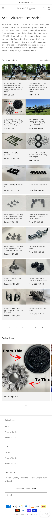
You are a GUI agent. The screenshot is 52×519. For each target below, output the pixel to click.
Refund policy (10, 437)
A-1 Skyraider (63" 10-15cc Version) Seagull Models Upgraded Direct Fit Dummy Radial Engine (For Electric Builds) (13, 87)
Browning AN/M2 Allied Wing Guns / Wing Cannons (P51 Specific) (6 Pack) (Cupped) (13, 248)
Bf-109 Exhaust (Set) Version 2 (38, 186)
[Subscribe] (44, 495)
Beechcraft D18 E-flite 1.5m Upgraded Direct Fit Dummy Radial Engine (38, 155)
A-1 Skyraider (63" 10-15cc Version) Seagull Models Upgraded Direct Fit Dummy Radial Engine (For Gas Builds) (38, 87)
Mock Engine (10, 396)
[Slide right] (31, 405)
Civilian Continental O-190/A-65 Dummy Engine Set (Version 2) (13, 310)
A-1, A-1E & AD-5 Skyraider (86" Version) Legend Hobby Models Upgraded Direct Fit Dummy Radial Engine (13, 122)
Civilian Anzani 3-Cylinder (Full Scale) (13, 279)
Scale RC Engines (23, 514)
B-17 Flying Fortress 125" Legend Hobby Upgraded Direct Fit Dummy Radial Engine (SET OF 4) (37, 122)
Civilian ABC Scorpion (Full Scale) (37, 247)
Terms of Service (11, 432)
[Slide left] (20, 405)
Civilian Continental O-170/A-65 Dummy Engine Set (38, 279)
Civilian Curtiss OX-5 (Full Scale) (37, 309)
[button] (3, 8)
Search (7, 426)
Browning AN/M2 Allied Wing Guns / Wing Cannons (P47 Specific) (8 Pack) (38, 216)
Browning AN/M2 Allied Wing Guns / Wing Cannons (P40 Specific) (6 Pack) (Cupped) (13, 216)
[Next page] (42, 327)
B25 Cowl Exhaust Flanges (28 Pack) (12, 154)
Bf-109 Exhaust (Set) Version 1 (13, 186)
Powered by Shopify (32, 514)
